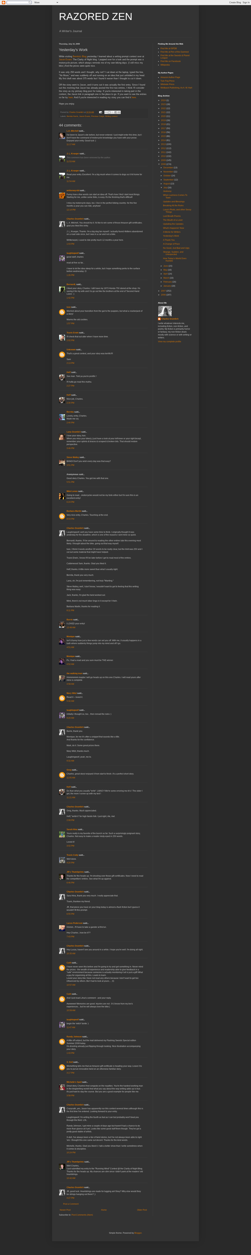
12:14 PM (71, 210)
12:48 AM (71, 627)
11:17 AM (71, 144)
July (165, 187)
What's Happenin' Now (173, 228)
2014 (163, 140)
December (168, 167)
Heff (69, 372)
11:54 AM (71, 181)
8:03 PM (70, 519)
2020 (163, 116)
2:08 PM (70, 820)
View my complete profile (169, 341)
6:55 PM (70, 914)
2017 (163, 128)
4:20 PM (70, 863)
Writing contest (111, 116)
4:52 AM (70, 664)
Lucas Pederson (74, 923)
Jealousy (167, 191)
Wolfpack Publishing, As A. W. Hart (176, 88)
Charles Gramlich (75, 219)
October (167, 175)
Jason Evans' (65, 59)
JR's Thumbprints (75, 872)
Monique (71, 636)
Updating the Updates (173, 224)
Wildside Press (167, 84)
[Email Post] (100, 112)
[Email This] (106, 112)
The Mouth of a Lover (173, 220)
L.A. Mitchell (72, 131)
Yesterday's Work (171, 236)
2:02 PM (70, 340)
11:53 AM (71, 161)
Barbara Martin (74, 511)
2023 (163, 104)
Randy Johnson (74, 1036)
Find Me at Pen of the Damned (175, 52)
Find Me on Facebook (171, 61)
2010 (163, 156)
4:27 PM (70, 1198)
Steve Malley (73, 457)
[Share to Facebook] (115, 112)
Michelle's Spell (74, 1082)
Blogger (138, 1233)
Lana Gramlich (74, 432)
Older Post (142, 1210)
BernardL (71, 284)
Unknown (71, 349)
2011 (163, 152)
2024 (163, 100)
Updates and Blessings (174, 201)
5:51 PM (70, 482)
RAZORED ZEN (95, 16)
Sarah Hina (72, 829)
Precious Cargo (97, 116)
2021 (163, 112)
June (166, 266)
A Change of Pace (171, 244)
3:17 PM (70, 1073)
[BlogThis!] (109, 112)
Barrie (70, 619)
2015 (163, 136)
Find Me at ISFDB (169, 48)
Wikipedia (165, 65)
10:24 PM (71, 1152)
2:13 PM (70, 363)
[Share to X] (112, 112)
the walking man (74, 673)
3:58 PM (70, 1095)
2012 (163, 148)
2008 (163, 164)
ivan (69, 307)
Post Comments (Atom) (82, 1215)
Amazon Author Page (170, 77)
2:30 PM (70, 403)
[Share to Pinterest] (119, 112)
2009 (163, 160)
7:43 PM (70, 936)
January (167, 286)
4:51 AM (70, 647)
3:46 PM (70, 448)
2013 (163, 144)
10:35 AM (71, 953)
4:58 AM (70, 684)
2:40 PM (70, 422)
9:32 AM (70, 761)
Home (104, 1210)
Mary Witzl (72, 693)
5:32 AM (70, 701)
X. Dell (70, 1062)
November (168, 172)
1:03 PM (70, 244)
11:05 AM (71, 778)
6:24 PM (70, 502)
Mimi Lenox (72, 491)
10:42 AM (71, 1178)
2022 (163, 108)
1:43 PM (70, 1053)
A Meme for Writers (171, 232)
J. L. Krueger (73, 153)
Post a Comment (71, 1204)
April (165, 274)
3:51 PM (70, 465)
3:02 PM (70, 846)
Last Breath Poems (172, 216)
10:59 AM (71, 1010)
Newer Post (65, 1210)
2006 (163, 295)
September (168, 180)
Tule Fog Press (168, 81)
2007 (163, 291)
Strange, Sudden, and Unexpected (173, 253)
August (166, 183)
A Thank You (169, 240)
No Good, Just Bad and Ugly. (176, 248)
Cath (69, 963)
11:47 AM (71, 1027)
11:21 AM (71, 797)
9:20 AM (70, 718)
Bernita (70, 412)
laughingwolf (73, 253)
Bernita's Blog (79, 56)
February (167, 282)
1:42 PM (70, 298)
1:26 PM (70, 275)
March (166, 278)
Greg (69, 770)
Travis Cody (72, 855)
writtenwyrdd (73, 190)
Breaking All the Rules (173, 205)
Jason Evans (84, 116)
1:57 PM (70, 323)
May (165, 270)
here (70, 97)
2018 (163, 124)
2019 (163, 120)
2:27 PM (70, 386)
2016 (163, 132)
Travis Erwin (73, 333)
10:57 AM (71, 985)
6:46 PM (70, 883)
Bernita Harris (72, 116)
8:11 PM (70, 610)
